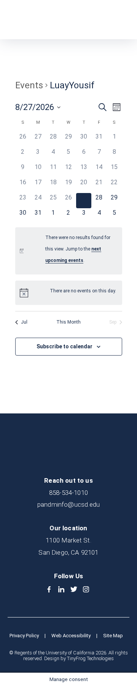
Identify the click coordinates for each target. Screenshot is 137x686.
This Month (68, 322)
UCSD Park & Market (44, 19)
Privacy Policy (24, 635)
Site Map (113, 635)
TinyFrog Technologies (90, 658)
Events (29, 85)
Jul (24, 322)
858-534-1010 (68, 492)
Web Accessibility (71, 635)
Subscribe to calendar (64, 346)
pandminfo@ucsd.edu (68, 504)
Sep (112, 322)
